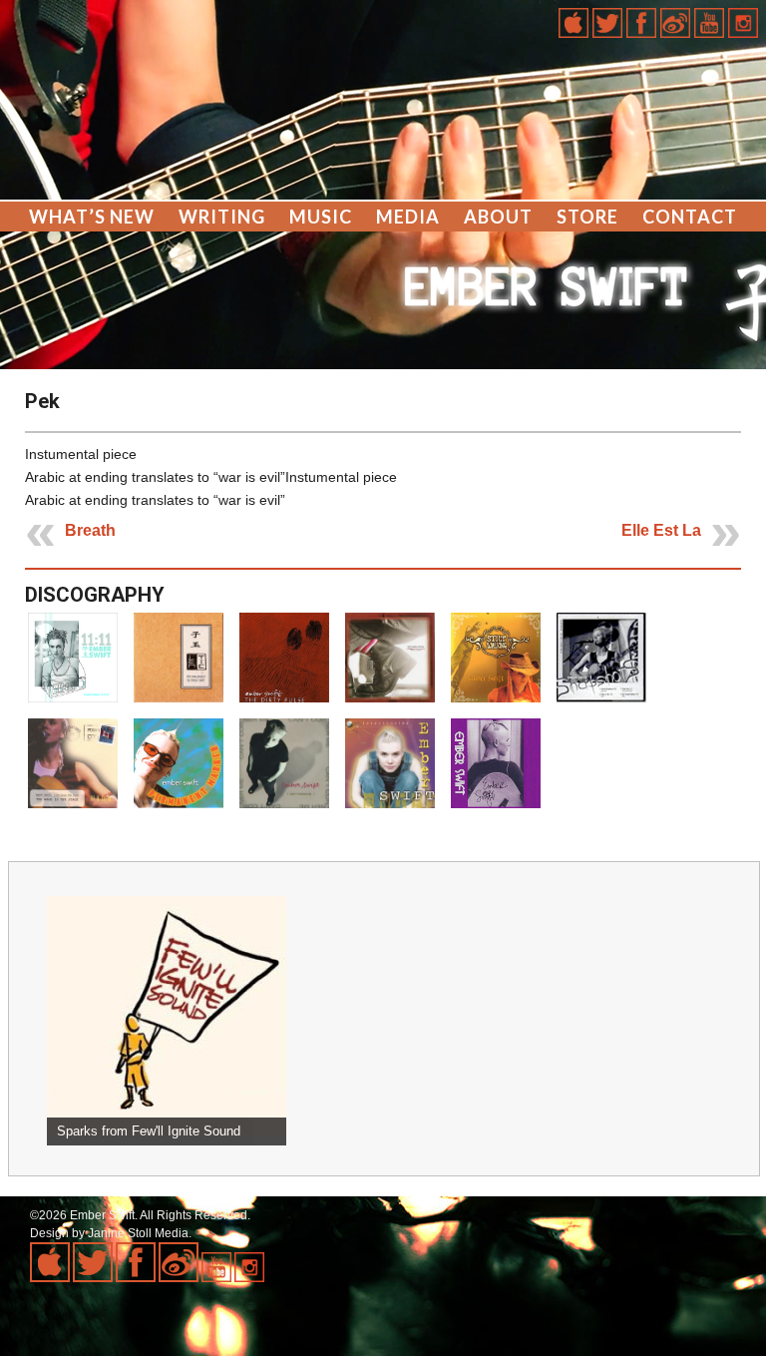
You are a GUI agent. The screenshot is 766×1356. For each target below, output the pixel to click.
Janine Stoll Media (138, 1233)
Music (320, 216)
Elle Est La (661, 530)
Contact (689, 216)
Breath (90, 530)
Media (408, 216)
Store (587, 216)
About (498, 216)
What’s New (92, 216)
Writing (222, 216)
